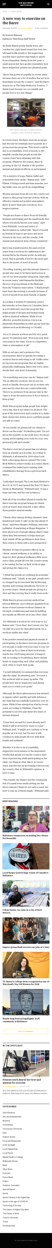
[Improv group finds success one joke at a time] (26, 930)
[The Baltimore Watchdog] (26, 4)
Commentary (8, 1125)
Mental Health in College (13, 1157)
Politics (5, 1181)
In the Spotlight (9, 1145)
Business (6, 1121)
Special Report (9, 1189)
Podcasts (6, 1173)
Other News (7, 1169)
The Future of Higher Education (16, 1209)
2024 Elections (9, 1113)
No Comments (42, 28)
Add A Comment (26, 1031)
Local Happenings (10, 1149)
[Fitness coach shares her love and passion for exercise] (26, 1063)
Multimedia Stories (10, 1161)
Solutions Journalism (11, 1185)
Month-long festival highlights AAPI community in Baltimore (21, 1020)
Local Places (8, 1153)
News (5, 1165)
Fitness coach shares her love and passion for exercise (22, 1081)
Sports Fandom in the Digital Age (16, 1197)
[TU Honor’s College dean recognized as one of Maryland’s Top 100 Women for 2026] (26, 965)
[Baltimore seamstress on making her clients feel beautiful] (26, 819)
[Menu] (4, 4)
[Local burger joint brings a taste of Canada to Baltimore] (26, 856)
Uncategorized (9, 1226)
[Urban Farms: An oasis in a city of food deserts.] (26, 893)
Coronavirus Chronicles (12, 1129)
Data (4, 1133)
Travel (5, 1222)
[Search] (48, 4)
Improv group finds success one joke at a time (26, 947)
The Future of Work (11, 1213)
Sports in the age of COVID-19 (15, 1201)
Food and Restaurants (12, 1141)
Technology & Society (12, 1205)
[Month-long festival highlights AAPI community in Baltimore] (26, 1002)
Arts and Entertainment (12, 1117)
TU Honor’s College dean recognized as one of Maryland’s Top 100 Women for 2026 (26, 983)
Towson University (10, 1217)
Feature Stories (25, 28)
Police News (8, 1177)
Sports (5, 1193)
